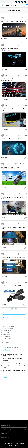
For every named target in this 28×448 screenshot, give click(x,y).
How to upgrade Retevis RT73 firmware (13, 286)
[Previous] (7, 309)
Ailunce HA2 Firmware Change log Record (14, 21)
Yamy (5, 75)
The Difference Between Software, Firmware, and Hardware (12, 168)
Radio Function (6, 336)
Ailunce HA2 (5, 340)
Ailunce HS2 (23, 193)
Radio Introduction (22, 163)
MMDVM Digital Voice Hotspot (10, 347)
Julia (5, 45)
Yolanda (6, 163)
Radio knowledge (6, 324)
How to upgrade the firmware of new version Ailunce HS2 (12, 79)
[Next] (21, 309)
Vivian (6, 17)
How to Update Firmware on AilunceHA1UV (10, 49)
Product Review (6, 334)
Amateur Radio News (7, 322)
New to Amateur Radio (8, 326)
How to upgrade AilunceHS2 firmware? (13, 257)
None (25, 17)
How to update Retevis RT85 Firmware (13, 139)
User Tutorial (23, 45)
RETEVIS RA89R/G (6, 338)
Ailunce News (5, 319)
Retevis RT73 (5, 343)
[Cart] (25, 4)
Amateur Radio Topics (7, 328)
